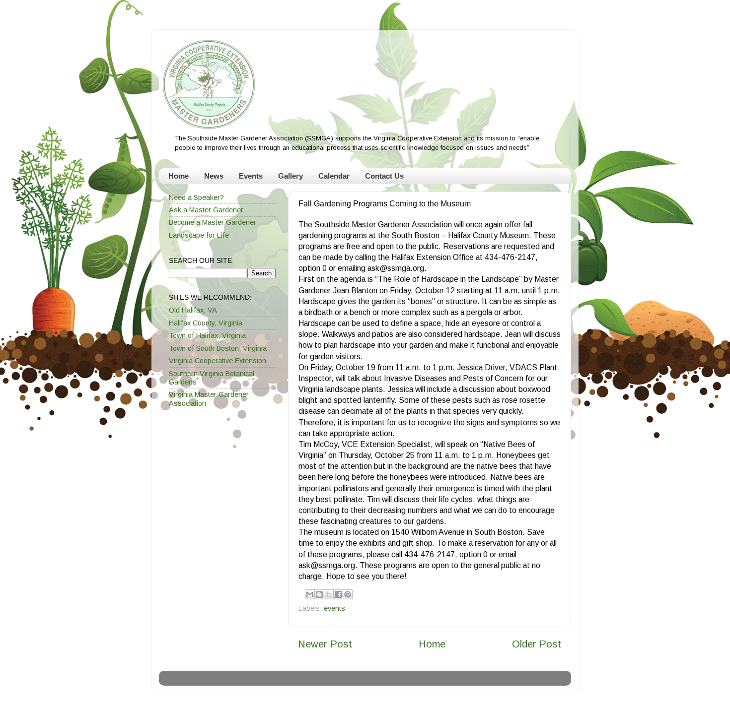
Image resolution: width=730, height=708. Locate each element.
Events (251, 176)
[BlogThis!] (319, 594)
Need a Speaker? (196, 197)
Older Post (536, 644)
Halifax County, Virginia (205, 323)
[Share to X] (329, 594)
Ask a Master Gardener (206, 210)
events (334, 608)
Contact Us (384, 176)
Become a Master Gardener (212, 222)
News (213, 176)
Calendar (334, 176)
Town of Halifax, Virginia (207, 335)
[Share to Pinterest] (348, 594)
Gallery (290, 176)
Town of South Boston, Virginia (218, 348)
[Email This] (310, 594)
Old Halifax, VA (193, 310)
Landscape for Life (199, 235)
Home (178, 176)
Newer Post (325, 644)
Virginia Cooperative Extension (217, 361)
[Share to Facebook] (338, 594)
